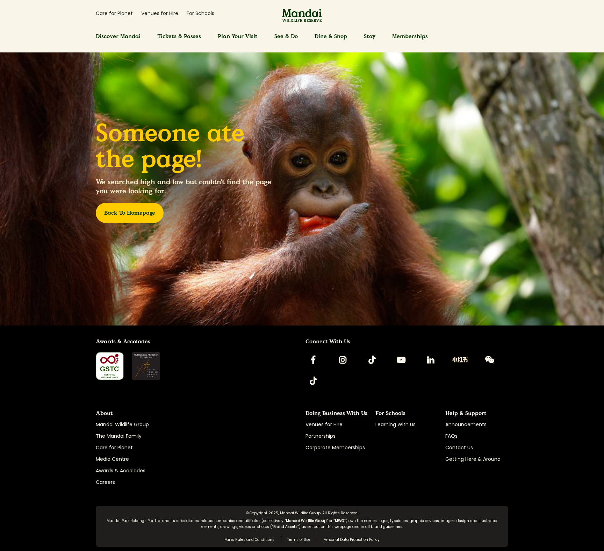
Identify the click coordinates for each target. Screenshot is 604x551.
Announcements (466, 424)
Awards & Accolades (120, 470)
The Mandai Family (119, 435)
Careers (105, 482)
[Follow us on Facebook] (313, 359)
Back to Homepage (129, 212)
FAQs (451, 435)
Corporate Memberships (335, 447)
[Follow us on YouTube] (401, 359)
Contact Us (459, 447)
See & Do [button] (286, 36)
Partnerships (320, 435)
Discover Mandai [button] (118, 36)
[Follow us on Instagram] (342, 359)
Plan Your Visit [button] (238, 36)
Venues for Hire (159, 13)
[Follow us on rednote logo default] (460, 359)
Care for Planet (114, 13)
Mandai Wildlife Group (122, 424)
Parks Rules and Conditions (249, 539)
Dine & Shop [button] (331, 36)
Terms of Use (298, 539)
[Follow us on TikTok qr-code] (372, 359)
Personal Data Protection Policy (351, 539)
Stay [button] (369, 36)
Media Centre (112, 459)
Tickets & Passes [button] (179, 36)
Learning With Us (395, 424)
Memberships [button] (410, 36)
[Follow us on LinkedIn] (430, 359)
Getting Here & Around (473, 459)
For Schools (200, 13)
